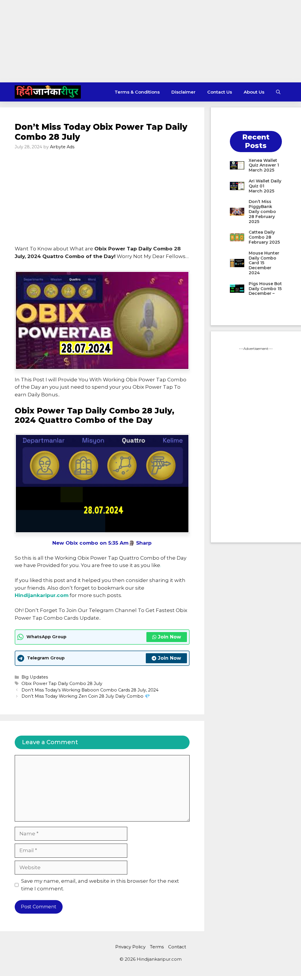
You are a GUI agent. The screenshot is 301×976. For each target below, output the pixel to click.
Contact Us (219, 92)
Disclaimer (183, 92)
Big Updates (34, 677)
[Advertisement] (150, 41)
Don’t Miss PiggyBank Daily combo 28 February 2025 (262, 211)
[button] (278, 92)
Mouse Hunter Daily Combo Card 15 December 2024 (264, 262)
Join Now (169, 637)
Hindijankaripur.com (41, 595)
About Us (254, 92)
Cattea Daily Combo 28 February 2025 (264, 237)
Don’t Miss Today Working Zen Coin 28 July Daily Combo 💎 (85, 696)
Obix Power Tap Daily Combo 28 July (61, 683)
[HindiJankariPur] (48, 92)
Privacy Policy (130, 947)
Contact (177, 947)
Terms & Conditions (137, 92)
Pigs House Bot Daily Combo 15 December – (265, 288)
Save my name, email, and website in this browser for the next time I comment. (100, 885)
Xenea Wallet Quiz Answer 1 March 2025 (264, 165)
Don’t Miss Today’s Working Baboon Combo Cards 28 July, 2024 (89, 690)
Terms (157, 947)
